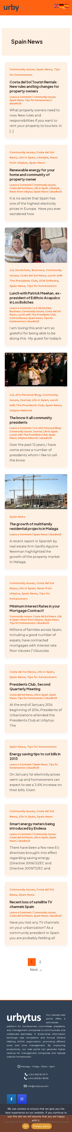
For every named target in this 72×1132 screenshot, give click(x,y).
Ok (25, 1126)
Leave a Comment (20, 97)
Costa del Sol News (21, 188)
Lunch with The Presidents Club (37, 314)
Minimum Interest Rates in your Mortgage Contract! (35, 608)
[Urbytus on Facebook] (11, 1099)
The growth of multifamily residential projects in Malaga (34, 526)
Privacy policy (41, 1126)
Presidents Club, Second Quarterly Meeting (30, 686)
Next (36, 969)
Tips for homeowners (38, 100)
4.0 (12, 270)
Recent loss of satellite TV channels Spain (31, 904)
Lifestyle (42, 157)
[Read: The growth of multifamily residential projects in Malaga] (36, 491)
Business (38, 270)
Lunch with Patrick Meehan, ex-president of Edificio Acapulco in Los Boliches (35, 297)
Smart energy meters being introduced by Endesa (32, 826)
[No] (67, 1118)
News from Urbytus (21, 191)
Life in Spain (27, 157)
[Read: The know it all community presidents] (36, 369)
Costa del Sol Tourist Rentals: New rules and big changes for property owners (34, 86)
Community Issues (22, 69)
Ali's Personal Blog (28, 394)
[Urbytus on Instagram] (22, 1099)
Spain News (44, 69)
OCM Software (48, 280)
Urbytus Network (21, 410)
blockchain (22, 270)
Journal (25, 400)
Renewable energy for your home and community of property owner (32, 174)
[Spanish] (66, 5)
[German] (61, 5)
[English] (56, 5)
